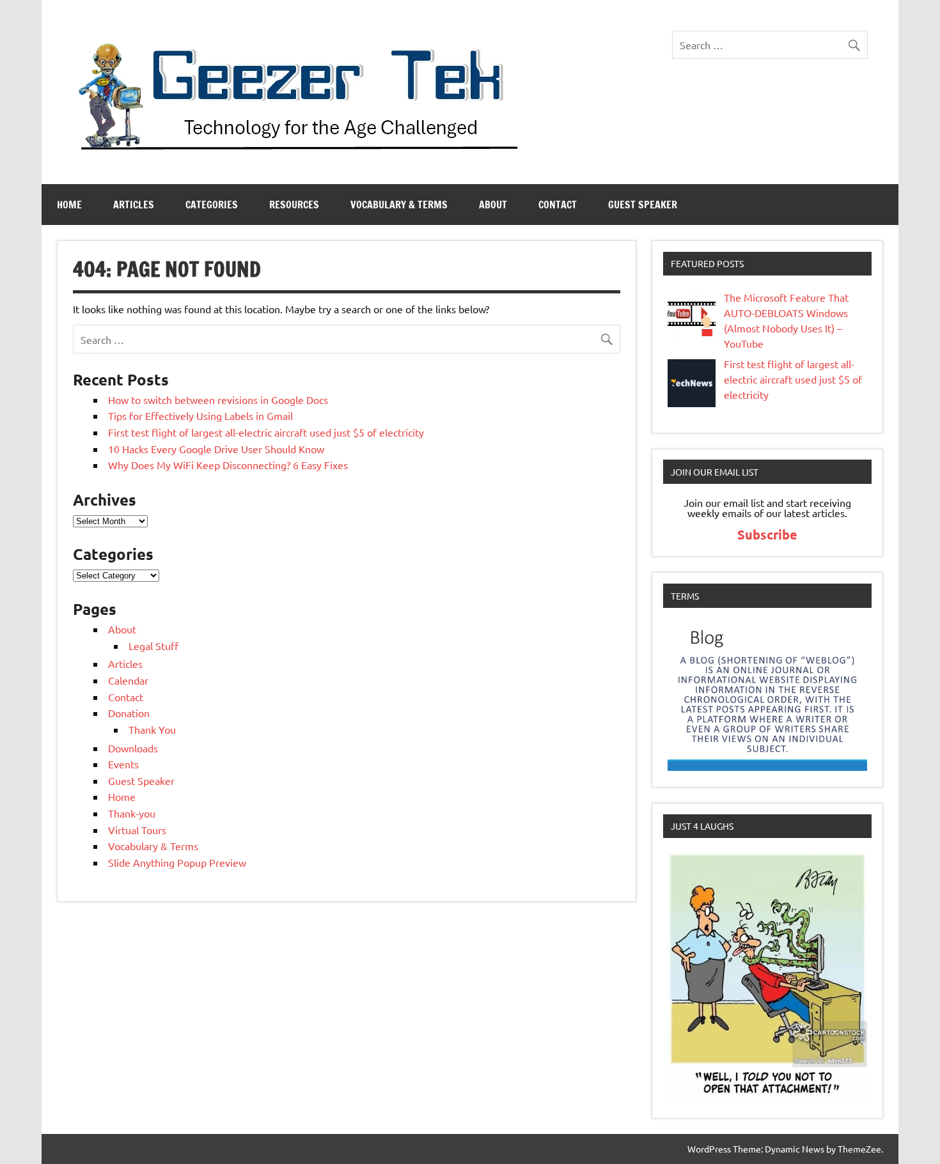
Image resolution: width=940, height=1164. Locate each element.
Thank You (152, 729)
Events (123, 763)
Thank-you (131, 813)
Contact (557, 205)
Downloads (133, 747)
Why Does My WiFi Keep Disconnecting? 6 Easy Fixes (228, 464)
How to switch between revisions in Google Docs (218, 399)
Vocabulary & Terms (399, 205)
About (493, 205)
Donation (129, 712)
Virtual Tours (137, 829)
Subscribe (767, 534)
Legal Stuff (153, 645)
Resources (294, 205)
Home (69, 205)
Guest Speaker (642, 205)
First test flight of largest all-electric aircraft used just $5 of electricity (266, 432)
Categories (211, 205)
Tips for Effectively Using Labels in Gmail (200, 415)
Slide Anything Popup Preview (177, 862)
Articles (133, 205)
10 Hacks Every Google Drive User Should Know (216, 448)
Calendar (128, 680)
